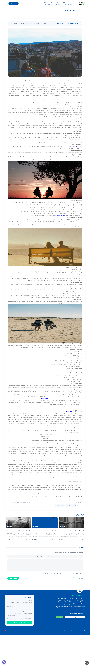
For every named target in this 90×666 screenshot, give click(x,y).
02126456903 (69, 412)
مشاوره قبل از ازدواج (59, 505)
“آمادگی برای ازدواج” (61, 215)
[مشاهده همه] (6, 515)
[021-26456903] (7, 615)
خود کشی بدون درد (53, 531)
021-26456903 (11, 615)
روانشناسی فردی (68, 505)
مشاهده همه (9, 515)
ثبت (60, 617)
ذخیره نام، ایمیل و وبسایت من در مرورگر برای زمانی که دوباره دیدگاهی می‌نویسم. (63, 573)
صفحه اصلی (82, 10)
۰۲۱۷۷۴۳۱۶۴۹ (69, 410)
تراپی (76, 502)
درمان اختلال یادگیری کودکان (24, 531)
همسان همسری (75, 146)
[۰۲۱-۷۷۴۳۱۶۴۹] (7, 606)
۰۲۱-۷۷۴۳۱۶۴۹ (43, 442)
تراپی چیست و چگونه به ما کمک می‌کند (75, 531)
